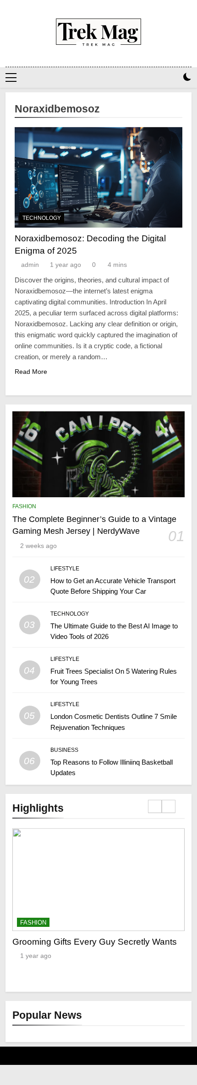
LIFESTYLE (64, 568)
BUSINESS (64, 750)
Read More (31, 371)
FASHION (24, 506)
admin (30, 264)
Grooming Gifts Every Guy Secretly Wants (94, 942)
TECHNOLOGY (41, 218)
